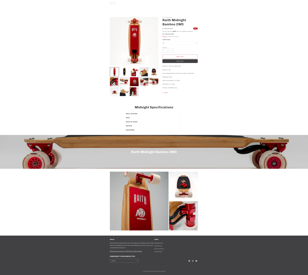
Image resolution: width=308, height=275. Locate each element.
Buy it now (180, 61)
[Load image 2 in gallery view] (124, 71)
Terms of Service (159, 249)
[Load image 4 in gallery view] (144, 71)
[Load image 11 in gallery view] (114, 91)
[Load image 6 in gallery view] (114, 81)
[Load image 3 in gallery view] (134, 71)
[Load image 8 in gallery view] (134, 81)
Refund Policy (158, 246)
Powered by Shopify (160, 271)
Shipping (164, 36)
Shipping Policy (158, 243)
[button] (130, 3)
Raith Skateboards (151, 271)
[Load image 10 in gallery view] (153, 81)
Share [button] (166, 92)
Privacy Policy (158, 251)
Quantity (164, 47)
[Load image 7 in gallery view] (124, 81)
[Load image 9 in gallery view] (144, 81)
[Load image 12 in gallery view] (124, 91)
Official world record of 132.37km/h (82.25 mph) (126, 251)
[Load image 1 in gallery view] (114, 71)
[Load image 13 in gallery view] (134, 91)
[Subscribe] (137, 261)
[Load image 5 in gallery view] (153, 71)
